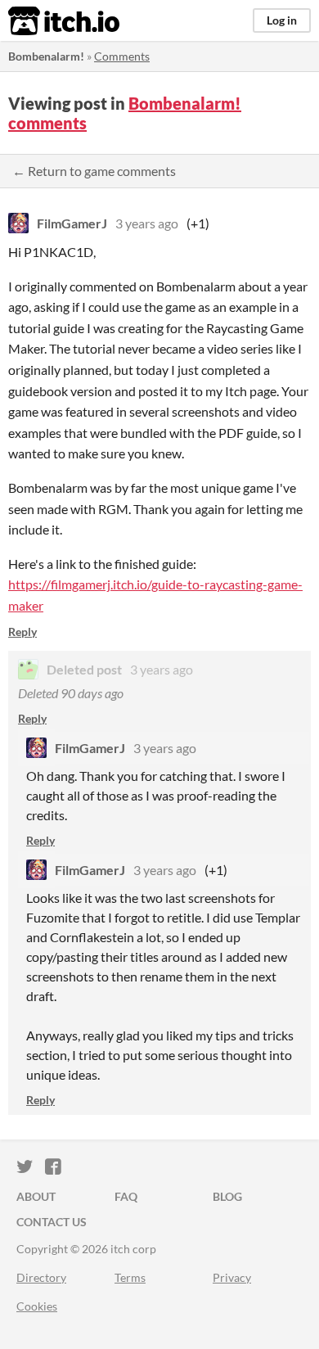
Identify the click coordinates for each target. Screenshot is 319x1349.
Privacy (232, 1277)
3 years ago (146, 223)
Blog (227, 1196)
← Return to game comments (94, 170)
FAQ (126, 1196)
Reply (22, 631)
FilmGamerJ (72, 223)
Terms (130, 1277)
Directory (41, 1277)
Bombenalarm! (46, 56)
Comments (122, 56)
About (36, 1196)
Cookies (36, 1306)
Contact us (51, 1222)
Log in (282, 20)
